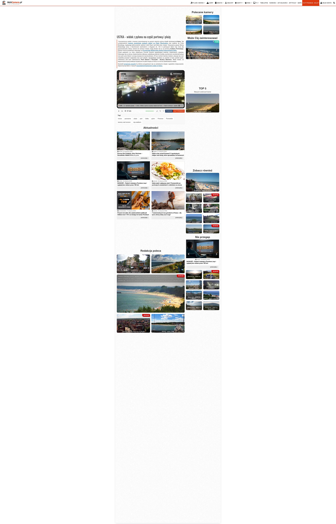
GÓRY (211, 3)
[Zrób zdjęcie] (179, 105)
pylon (153, 119)
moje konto (326, 3)
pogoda (168, 111)
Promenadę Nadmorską (150, 50)
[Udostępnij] (118, 111)
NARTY (239, 3)
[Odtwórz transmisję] (151, 89)
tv (257, 3)
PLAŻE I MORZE (198, 3)
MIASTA (219, 3)
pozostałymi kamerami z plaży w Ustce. (150, 66)
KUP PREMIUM (179, 111)
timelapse (264, 3)
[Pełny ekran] (182, 105)
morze (120, 119)
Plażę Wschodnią (162, 43)
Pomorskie (169, 119)
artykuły (292, 3)
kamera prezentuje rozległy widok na (142, 43)
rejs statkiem (137, 122)
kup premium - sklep (311, 3)
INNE (248, 3)
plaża (135, 119)
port (141, 119)
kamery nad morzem (124, 122)
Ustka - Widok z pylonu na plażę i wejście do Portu (167, 105)
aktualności (283, 3)
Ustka (147, 119)
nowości (272, 3)
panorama (128, 119)
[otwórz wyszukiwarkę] (334, 3)
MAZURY (230, 3)
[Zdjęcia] (122, 111)
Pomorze (160, 119)
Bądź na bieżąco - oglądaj (145, 105)
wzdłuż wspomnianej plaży (167, 50)
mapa (300, 3)
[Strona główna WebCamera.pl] (12, 3)
